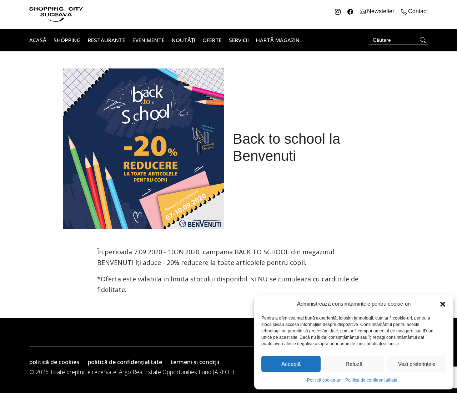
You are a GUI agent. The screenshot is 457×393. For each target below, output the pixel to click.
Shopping (67, 40)
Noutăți (183, 40)
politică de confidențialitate (125, 362)
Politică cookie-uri (324, 380)
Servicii (239, 40)
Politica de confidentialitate (371, 380)
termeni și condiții (195, 362)
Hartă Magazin (278, 40)
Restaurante (106, 40)
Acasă (37, 40)
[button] (442, 303)
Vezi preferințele (416, 364)
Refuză (354, 364)
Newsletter (381, 11)
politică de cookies (54, 362)
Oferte (212, 40)
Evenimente (148, 40)
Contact (417, 11)
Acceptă (291, 364)
